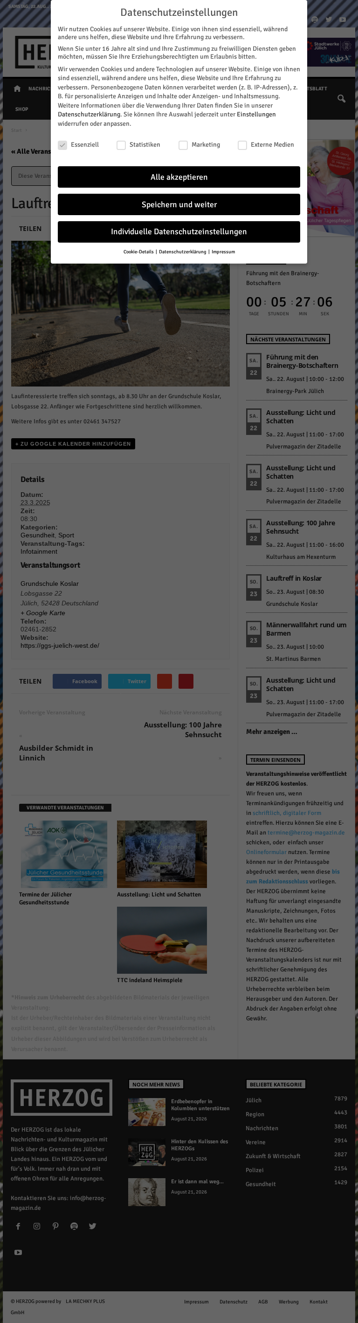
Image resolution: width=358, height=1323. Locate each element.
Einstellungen (256, 114)
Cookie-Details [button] (139, 252)
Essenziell (85, 145)
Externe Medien (272, 145)
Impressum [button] (223, 252)
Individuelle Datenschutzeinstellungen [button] (179, 232)
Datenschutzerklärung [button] (183, 252)
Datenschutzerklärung (89, 114)
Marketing (206, 145)
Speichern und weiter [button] (179, 205)
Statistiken (145, 145)
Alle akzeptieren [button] (179, 177)
